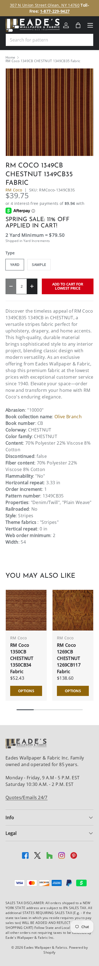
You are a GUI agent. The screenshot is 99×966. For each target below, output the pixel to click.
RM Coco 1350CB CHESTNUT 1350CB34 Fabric (22, 658)
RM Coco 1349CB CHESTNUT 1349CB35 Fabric (43, 61)
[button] (78, 25)
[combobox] (49, 40)
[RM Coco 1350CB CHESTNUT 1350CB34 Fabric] (26, 610)
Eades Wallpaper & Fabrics (45, 947)
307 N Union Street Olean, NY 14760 (44, 5)
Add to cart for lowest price (67, 286)
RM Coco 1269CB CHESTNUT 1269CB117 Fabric (69, 658)
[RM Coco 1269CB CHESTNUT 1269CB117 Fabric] (73, 610)
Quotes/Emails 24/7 (27, 797)
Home (10, 57)
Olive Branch (68, 417)
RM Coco (14, 189)
